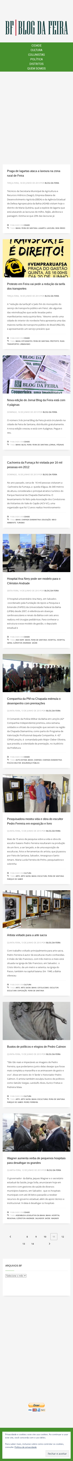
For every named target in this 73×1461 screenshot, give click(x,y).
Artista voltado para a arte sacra (27, 935)
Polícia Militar (14, 763)
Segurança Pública (30, 763)
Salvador (39, 1218)
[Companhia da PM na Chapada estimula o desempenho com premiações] (36, 673)
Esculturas (42, 1099)
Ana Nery (20, 640)
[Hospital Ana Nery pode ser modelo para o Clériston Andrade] (36, 553)
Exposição (22, 990)
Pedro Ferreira (31, 1102)
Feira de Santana (29, 228)
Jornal (52, 444)
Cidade (27, 225)
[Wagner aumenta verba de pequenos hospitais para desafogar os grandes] (36, 1132)
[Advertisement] (36, 118)
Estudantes (26, 341)
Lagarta (42, 228)
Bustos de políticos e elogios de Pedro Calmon (36, 1046)
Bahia (18, 228)
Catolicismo (43, 987)
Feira (29, 444)
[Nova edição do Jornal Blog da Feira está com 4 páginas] (36, 374)
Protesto (54, 341)
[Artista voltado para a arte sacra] (36, 909)
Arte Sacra (26, 876)
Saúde (34, 643)
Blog (23, 444)
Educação (46, 519)
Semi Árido (60, 228)
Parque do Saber (15, 879)
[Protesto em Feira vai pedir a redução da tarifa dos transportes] (36, 258)
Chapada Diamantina (31, 519)
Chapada (38, 760)
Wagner (55, 1218)
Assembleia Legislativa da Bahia (30, 1215)
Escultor (54, 987)
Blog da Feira (52, 183)
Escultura (42, 876)
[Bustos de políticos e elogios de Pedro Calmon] (36, 1021)
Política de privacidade (26, 1447)
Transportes (13, 344)
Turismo (21, 522)
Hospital (52, 640)
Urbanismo (25, 344)
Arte (18, 876)
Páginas (60, 444)
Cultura (27, 873)
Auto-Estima (21, 760)
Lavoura (50, 228)
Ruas (62, 341)
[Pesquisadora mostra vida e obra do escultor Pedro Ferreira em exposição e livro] (36, 793)
